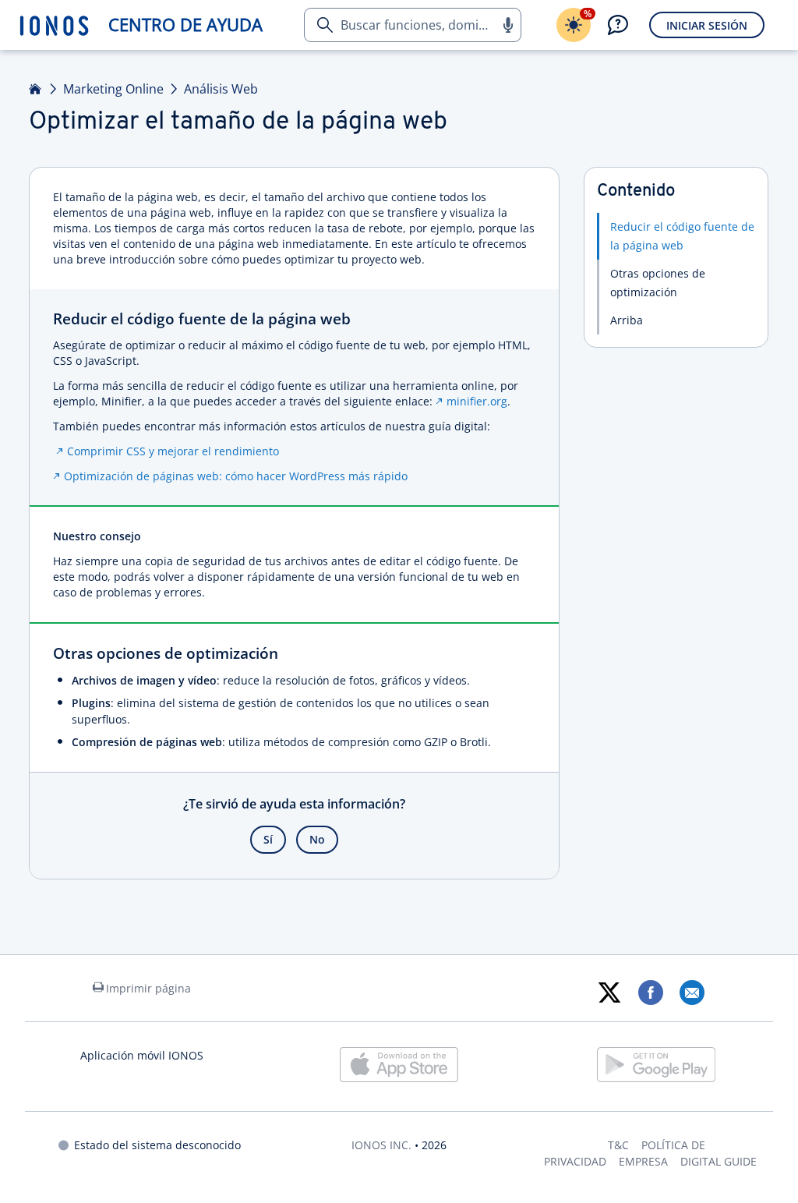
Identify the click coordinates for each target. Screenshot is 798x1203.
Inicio (36, 89)
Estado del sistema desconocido (157, 1145)
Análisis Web (221, 89)
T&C (618, 1145)
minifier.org (477, 401)
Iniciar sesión (706, 25)
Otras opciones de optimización (657, 282)
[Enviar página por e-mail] (691, 992)
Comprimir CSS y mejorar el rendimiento (173, 451)
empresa (643, 1161)
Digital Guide (718, 1161)
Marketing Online (113, 89)
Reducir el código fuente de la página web (682, 236)
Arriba (626, 320)
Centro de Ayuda (185, 24)
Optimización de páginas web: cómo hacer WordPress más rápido (236, 476)
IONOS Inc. (381, 1145)
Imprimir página (148, 988)
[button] (507, 25)
